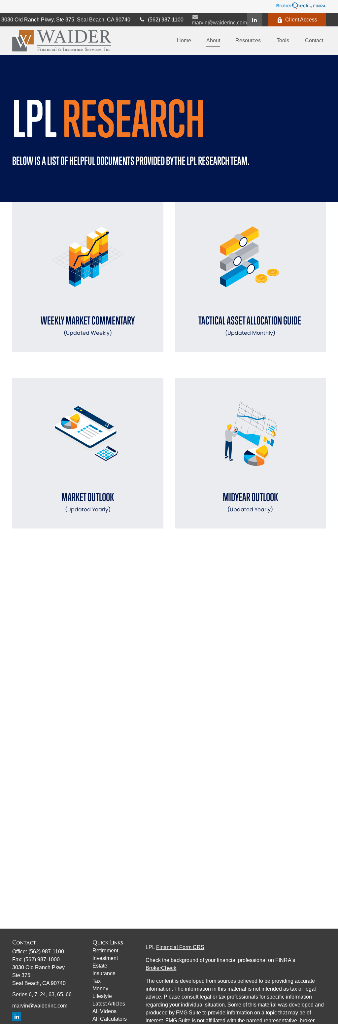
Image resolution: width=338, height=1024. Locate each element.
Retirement (105, 950)
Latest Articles (108, 1004)
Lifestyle (102, 996)
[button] (184, 41)
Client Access (301, 19)
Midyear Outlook (250, 502)
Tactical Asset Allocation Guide (250, 325)
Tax (96, 981)
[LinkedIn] (254, 19)
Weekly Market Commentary (88, 325)
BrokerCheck (161, 968)
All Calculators (109, 1019)
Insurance (104, 973)
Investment (105, 958)
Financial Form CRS (180, 947)
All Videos (104, 1011)
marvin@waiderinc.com (219, 22)
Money (100, 988)
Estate (99, 966)
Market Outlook (87, 502)
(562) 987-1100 (166, 19)
